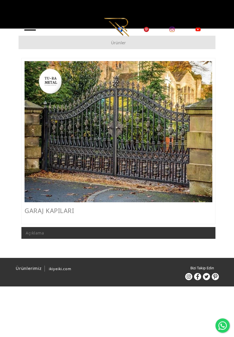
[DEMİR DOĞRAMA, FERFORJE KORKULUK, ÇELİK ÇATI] (116, 27)
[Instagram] (188, 276)
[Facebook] (197, 276)
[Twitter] (206, 276)
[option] (118, 131)
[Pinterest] (215, 276)
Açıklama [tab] (35, 233)
